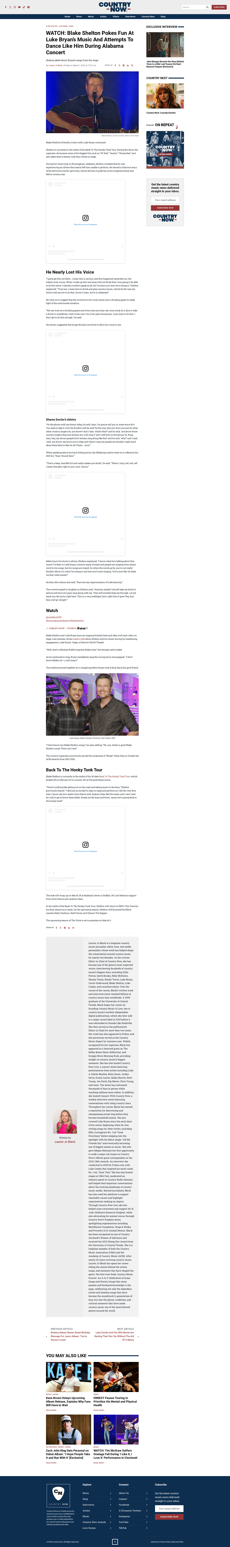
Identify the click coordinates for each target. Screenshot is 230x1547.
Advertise (154, 1542)
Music (91, 16)
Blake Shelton (51, 26)
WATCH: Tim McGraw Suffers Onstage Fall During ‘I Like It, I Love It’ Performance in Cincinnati (115, 1454)
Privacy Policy (164, 1542)
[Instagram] (15, 7)
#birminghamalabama (57, 620)
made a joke (79, 638)
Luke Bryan (63, 26)
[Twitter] (10, 7)
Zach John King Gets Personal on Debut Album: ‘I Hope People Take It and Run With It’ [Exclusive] (68, 1454)
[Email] (132, 65)
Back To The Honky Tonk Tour (114, 776)
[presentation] (68, 1377)
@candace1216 (54, 617)
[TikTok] (24, 7)
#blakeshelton (76, 620)
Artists (103, 16)
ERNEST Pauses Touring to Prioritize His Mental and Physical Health (115, 1401)
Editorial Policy (177, 1542)
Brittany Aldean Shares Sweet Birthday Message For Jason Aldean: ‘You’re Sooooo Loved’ (70, 1336)
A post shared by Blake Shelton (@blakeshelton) (85, 259)
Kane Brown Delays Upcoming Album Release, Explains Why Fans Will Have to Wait (68, 1401)
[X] (119, 65)
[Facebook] (5, 7)
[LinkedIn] (128, 65)
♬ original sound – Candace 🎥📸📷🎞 (67, 628)
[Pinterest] (123, 65)
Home (67, 16)
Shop (163, 16)
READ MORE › (52, 1410)
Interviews (130, 16)
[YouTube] (19, 7)
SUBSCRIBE (219, 7)
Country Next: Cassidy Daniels (161, 113)
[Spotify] (28, 7)
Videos (116, 16)
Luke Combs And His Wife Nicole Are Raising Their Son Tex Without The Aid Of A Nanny (114, 1336)
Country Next (148, 16)
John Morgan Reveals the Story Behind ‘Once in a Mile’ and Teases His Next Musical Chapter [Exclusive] (165, 64)
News (79, 16)
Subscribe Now (165, 208)
